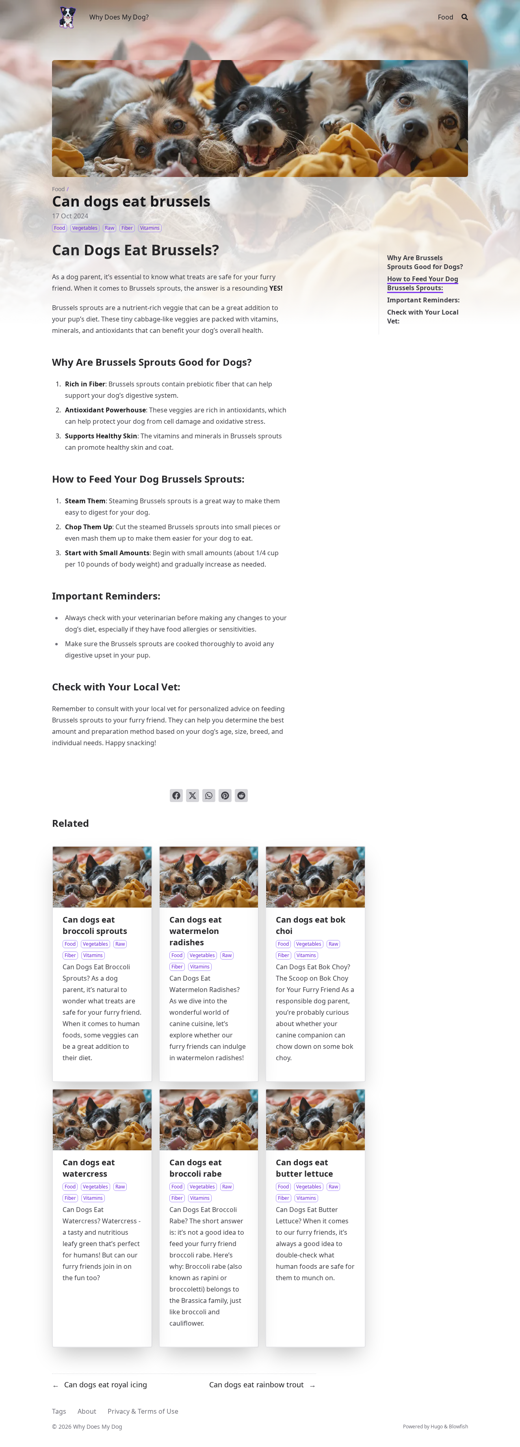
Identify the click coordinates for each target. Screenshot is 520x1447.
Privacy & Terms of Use (143, 1411)
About (87, 1411)
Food (58, 189)
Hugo (437, 1426)
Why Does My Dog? (119, 17)
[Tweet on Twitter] (192, 795)
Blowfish (458, 1426)
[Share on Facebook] (176, 795)
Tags (59, 1411)
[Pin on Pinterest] (225, 795)
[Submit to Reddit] (241, 795)
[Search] (465, 17)
